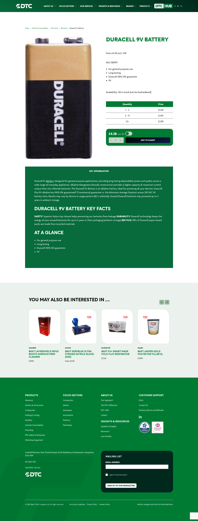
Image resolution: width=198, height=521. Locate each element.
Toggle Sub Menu (55, 6)
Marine (66, 405)
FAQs (141, 400)
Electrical (54, 28)
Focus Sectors (66, 6)
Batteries (64, 28)
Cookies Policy (104, 504)
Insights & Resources (109, 6)
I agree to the (118, 475)
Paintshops (67, 425)
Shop (27, 28)
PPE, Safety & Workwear (35, 435)
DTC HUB (105, 410)
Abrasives (29, 400)
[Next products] (167, 302)
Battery (50, 180)
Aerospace (67, 410)
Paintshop (29, 430)
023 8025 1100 (30, 462)
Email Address (113, 462)
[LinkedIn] (140, 416)
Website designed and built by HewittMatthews (155, 504)
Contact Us (143, 405)
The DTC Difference (109, 405)
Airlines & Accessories (34, 405)
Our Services (86, 6)
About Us (48, 6)
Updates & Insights (109, 426)
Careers (104, 415)
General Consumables (40, 28)
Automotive (68, 415)
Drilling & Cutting (32, 415)
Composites (30, 410)
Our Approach (107, 400)
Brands (130, 6)
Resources (105, 431)
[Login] (181, 6)
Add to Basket (148, 140)
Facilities (28, 420)
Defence (66, 420)
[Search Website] (175, 6)
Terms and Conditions (77, 504)
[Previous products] (161, 302)
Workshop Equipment (34, 440)
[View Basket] (178, 6)
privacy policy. (122, 475)
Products (145, 6)
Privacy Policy (92, 504)
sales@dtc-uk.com (32, 468)
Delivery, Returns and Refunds (151, 410)
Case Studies (106, 436)
